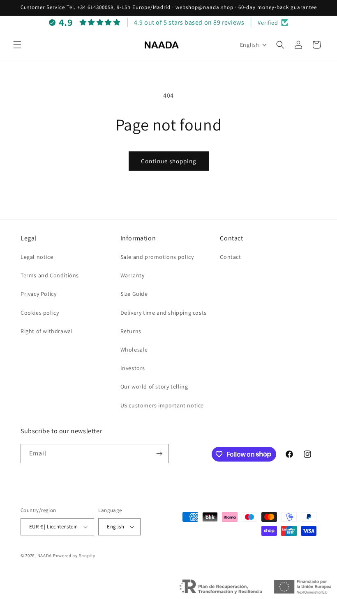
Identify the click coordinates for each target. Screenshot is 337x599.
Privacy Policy (38, 293)
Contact (230, 257)
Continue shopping (168, 161)
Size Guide (134, 293)
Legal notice (37, 257)
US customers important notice (162, 405)
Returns (130, 331)
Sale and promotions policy (157, 257)
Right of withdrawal (47, 331)
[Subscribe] (159, 453)
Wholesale (134, 349)
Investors (132, 368)
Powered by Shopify (74, 555)
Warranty (132, 275)
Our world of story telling (154, 386)
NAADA (44, 555)
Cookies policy (40, 312)
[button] (17, 45)
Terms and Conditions (50, 275)
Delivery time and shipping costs (163, 312)
